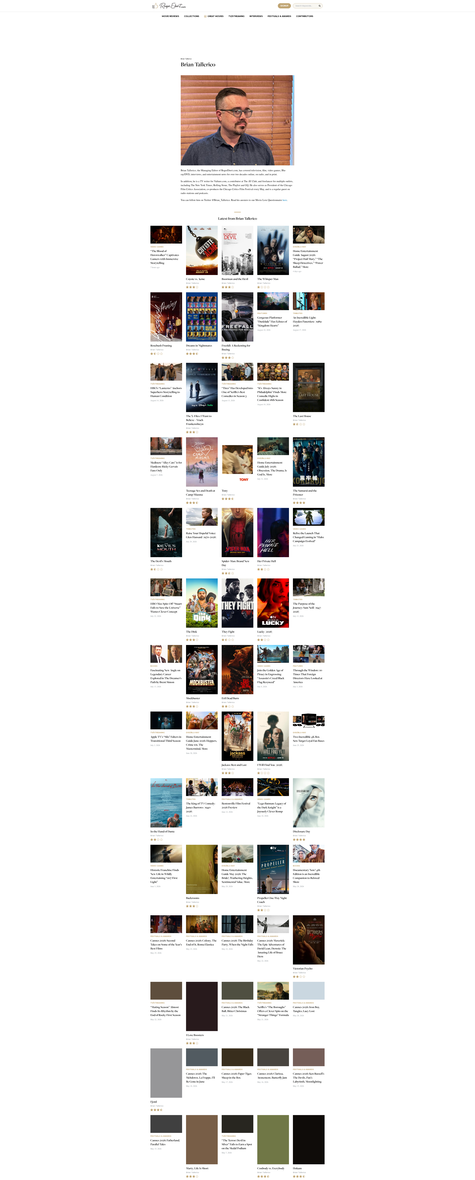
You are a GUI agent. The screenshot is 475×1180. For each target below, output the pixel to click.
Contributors (304, 16)
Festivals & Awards (279, 16)
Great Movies (216, 16)
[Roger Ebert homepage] (169, 6)
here (285, 200)
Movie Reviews (170, 16)
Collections (191, 16)
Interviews (256, 16)
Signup (284, 6)
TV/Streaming (236, 16)
